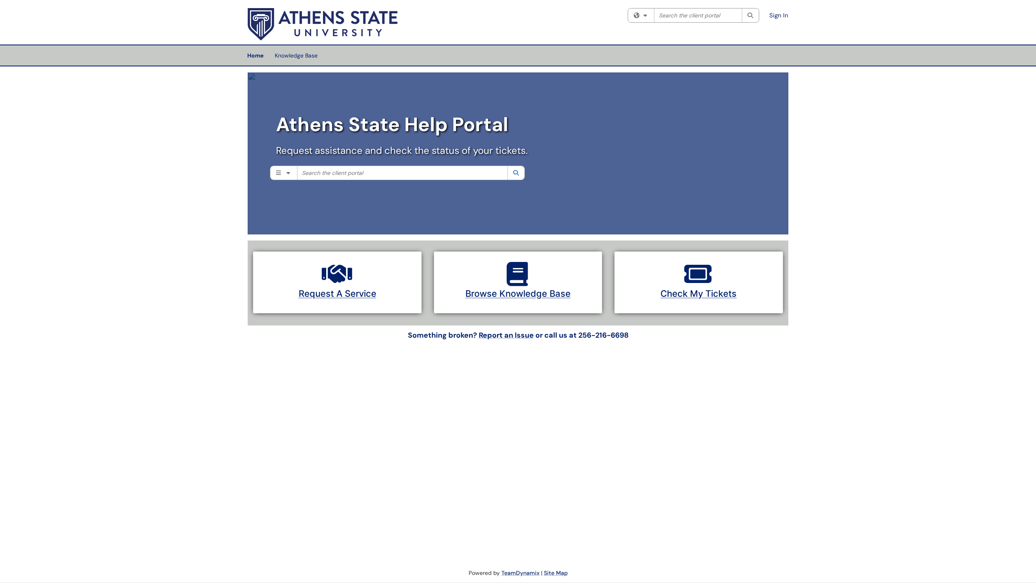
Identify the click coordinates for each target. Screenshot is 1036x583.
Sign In (778, 15)
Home (255, 55)
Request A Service (337, 293)
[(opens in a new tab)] (322, 24)
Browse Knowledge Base (518, 293)
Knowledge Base (296, 55)
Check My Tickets (698, 293)
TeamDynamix (520, 573)
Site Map (556, 573)
